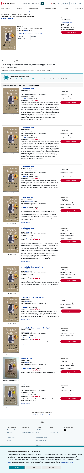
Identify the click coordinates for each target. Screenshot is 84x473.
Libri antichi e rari (33, 8)
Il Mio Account (10, 435)
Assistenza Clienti (54, 432)
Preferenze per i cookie (41, 440)
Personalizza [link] (51, 467)
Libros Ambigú (27, 368)
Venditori (65, 8)
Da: (21, 37)
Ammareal (25, 176)
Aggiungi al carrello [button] (71, 32)
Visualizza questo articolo (67, 22)
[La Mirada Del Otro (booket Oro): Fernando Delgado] (11, 291)
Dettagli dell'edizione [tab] (16, 61)
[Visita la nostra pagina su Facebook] (65, 430)
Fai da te (52, 429)
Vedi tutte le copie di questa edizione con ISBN (30, 33)
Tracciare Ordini (11, 437)
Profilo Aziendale (40, 429)
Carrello (9, 440)
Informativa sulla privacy (41, 437)
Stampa (37, 432)
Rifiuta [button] (33, 467)
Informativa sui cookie (41, 442)
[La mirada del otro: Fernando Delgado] (11, 113)
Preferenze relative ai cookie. (28, 461)
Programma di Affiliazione (28, 432)
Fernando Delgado (20, 78)
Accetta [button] (17, 467)
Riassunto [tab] (5, 61)
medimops (25, 277)
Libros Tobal (26, 337)
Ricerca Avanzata (5, 8)
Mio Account (65, 3)
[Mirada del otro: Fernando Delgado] (11, 379)
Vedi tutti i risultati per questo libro (42, 414)
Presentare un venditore (27, 435)
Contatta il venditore (25, 122)
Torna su (42, 422)
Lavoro (37, 435)
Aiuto (80, 3)
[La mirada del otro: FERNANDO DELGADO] (11, 191)
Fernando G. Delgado (32, 78)
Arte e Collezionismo (50, 8)
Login (58, 3)
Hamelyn (25, 98)
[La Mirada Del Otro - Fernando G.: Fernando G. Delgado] (11, 352)
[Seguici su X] (65, 433)
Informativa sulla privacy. (67, 462)
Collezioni (19, 8)
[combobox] (31, 3)
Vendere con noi (79, 8)
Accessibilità (38, 445)
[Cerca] (42, 3)
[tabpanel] (29, 67)
